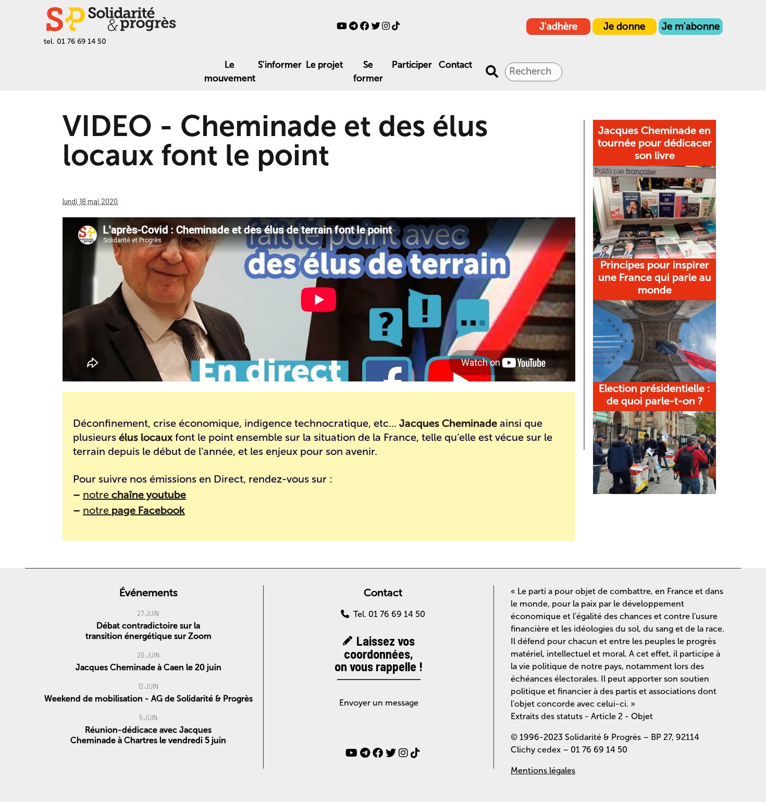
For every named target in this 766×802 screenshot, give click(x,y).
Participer (412, 64)
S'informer (280, 64)
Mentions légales (543, 770)
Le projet (324, 64)
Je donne (624, 26)
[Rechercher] (492, 72)
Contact (455, 64)
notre (134, 494)
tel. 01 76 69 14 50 (75, 41)
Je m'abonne (691, 26)
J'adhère (558, 26)
